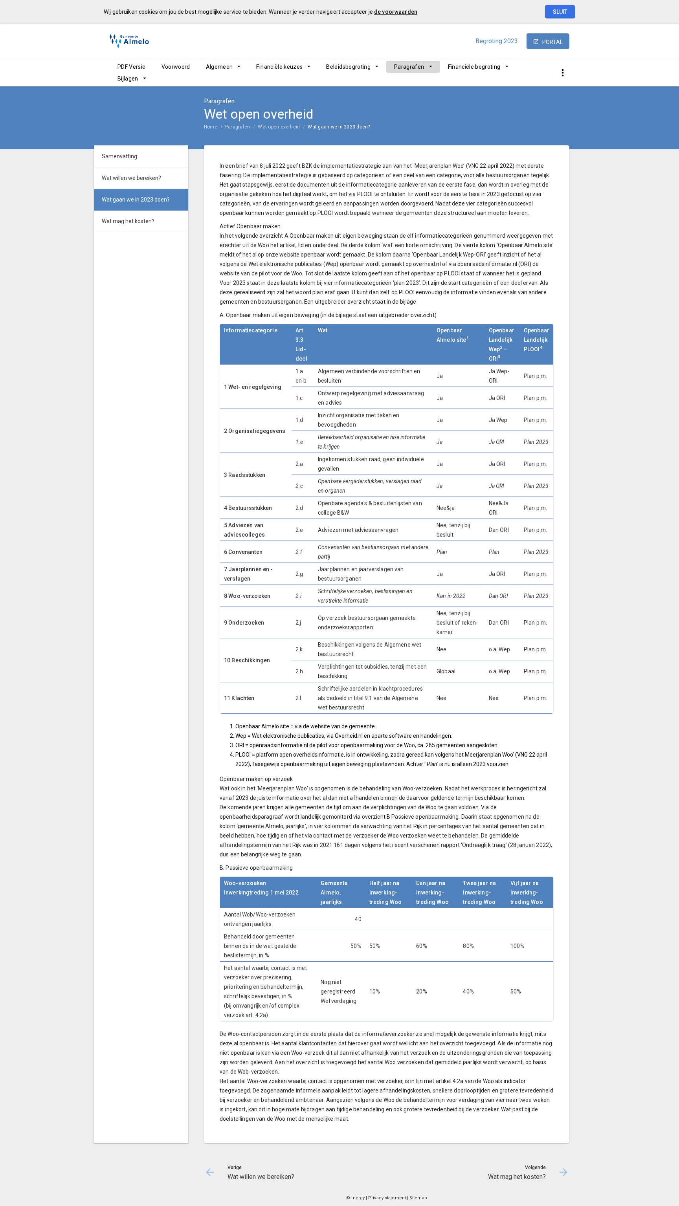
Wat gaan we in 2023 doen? (339, 127)
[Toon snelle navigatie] (562, 73)
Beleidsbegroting (348, 67)
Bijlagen (127, 78)
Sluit (560, 12)
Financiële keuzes (279, 67)
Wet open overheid (279, 127)
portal (552, 42)
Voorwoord (175, 67)
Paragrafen (409, 67)
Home (210, 127)
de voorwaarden (395, 12)
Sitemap (418, 1198)
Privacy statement (387, 1198)
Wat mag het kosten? (128, 221)
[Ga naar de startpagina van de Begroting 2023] (129, 41)
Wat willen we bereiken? (131, 178)
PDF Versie (131, 67)
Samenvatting (119, 156)
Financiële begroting (474, 67)
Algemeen (219, 67)
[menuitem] (132, 67)
